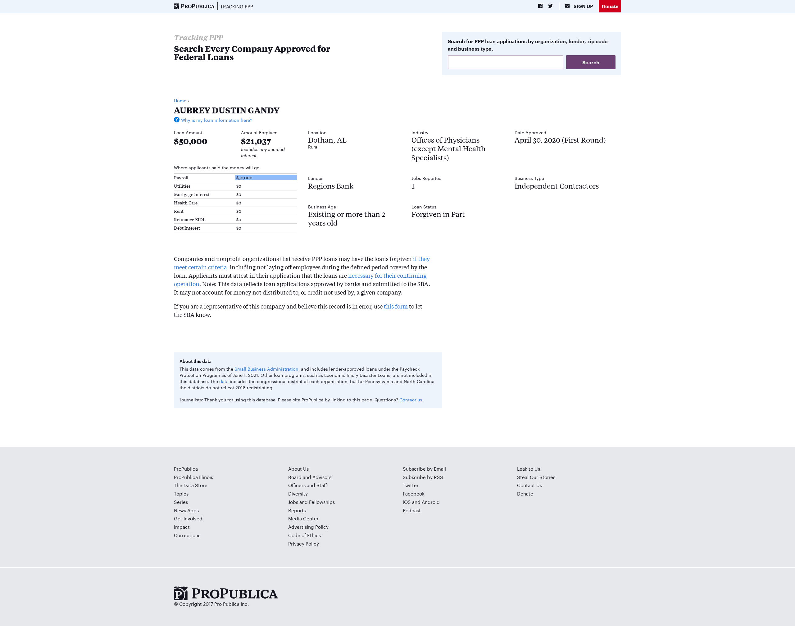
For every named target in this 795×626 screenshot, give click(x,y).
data (224, 381)
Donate (610, 6)
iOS (407, 502)
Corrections (187, 535)
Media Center (303, 518)
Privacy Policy (303, 543)
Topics (181, 493)
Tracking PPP (236, 6)
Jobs (293, 502)
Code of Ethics (304, 535)
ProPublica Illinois (193, 477)
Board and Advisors (309, 477)
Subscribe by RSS (423, 477)
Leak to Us (528, 468)
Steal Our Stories (536, 477)
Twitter (411, 485)
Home (180, 100)
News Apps (186, 510)
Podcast (412, 510)
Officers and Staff (307, 485)
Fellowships (322, 502)
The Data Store (190, 485)
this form (396, 306)
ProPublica (186, 468)
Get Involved (188, 518)
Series (181, 502)
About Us (298, 468)
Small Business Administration (266, 369)
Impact (182, 526)
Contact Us (529, 485)
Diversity (298, 493)
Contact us (410, 399)
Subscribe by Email (424, 468)
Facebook (414, 493)
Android (431, 502)
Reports (297, 510)
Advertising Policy (308, 526)
